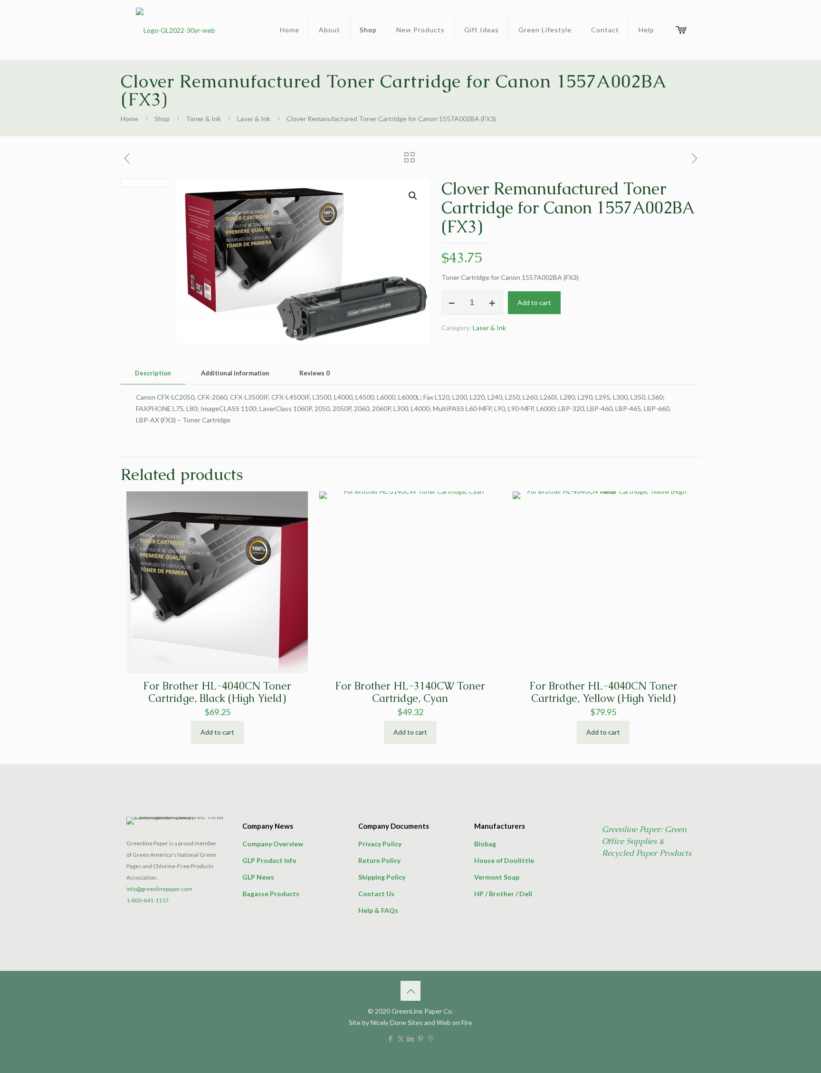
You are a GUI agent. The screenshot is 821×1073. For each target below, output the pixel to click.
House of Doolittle (504, 860)
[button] (413, 195)
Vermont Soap (496, 877)
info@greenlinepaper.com (159, 888)
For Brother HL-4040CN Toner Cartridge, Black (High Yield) (217, 692)
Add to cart (534, 302)
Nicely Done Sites (397, 1022)
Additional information (235, 373)
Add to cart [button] (217, 732)
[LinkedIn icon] (410, 1038)
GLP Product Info (269, 860)
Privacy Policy (379, 844)
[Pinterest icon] (420, 1038)
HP (479, 894)
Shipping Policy (381, 877)
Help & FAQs (378, 910)
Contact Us (376, 894)
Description (153, 373)
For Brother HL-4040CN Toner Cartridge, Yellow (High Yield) (603, 692)
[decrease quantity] (452, 303)
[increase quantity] (492, 303)
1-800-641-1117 (147, 900)
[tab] (153, 373)
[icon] (430, 1038)
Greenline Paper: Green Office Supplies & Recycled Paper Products (646, 841)
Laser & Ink (253, 119)
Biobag (485, 844)
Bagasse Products (270, 894)
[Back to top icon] (410, 991)
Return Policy (379, 860)
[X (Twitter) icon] (400, 1038)
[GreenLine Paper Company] (175, 30)
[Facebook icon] (390, 1038)
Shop (162, 119)
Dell (525, 894)
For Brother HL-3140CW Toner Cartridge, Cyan (410, 692)
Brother (501, 894)
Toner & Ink (203, 119)
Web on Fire (454, 1022)
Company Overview (272, 844)
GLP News (258, 877)
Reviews (314, 373)
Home (129, 119)
